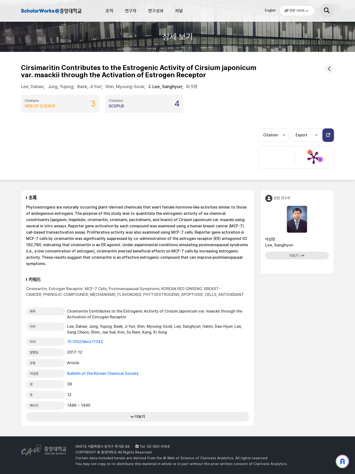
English (270, 10)
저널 (179, 10)
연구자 (130, 10)
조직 (109, 10)
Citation (270, 135)
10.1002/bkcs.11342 (85, 341)
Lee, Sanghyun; (168, 86)
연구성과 (155, 10)
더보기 (139, 416)
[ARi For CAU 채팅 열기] (342, 461)
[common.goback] (329, 69)
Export (301, 135)
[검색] (327, 10)
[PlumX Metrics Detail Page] (313, 157)
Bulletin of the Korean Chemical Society (103, 373)
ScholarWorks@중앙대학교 (51, 11)
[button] (328, 135)
